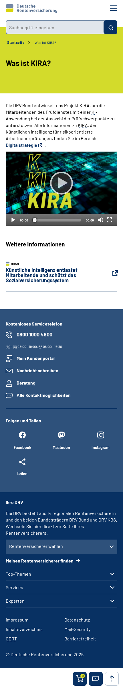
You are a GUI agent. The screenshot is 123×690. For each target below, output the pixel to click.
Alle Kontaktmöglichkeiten (44, 395)
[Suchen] (110, 27)
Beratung (26, 382)
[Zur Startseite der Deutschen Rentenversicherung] (31, 8)
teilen (22, 473)
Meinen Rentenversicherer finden (40, 560)
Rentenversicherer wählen (36, 546)
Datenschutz (77, 619)
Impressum (17, 619)
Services (14, 587)
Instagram (101, 447)
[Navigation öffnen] (113, 8)
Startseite (16, 42)
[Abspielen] (61, 183)
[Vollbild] (109, 219)
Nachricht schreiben (37, 370)
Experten (15, 601)
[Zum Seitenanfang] (112, 679)
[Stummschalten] (100, 219)
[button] (96, 679)
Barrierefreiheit (80, 638)
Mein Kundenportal (36, 358)
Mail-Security (77, 629)
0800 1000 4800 (34, 334)
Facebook (22, 447)
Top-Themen (18, 574)
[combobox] (55, 27)
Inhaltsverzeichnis (24, 629)
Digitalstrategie (21, 145)
